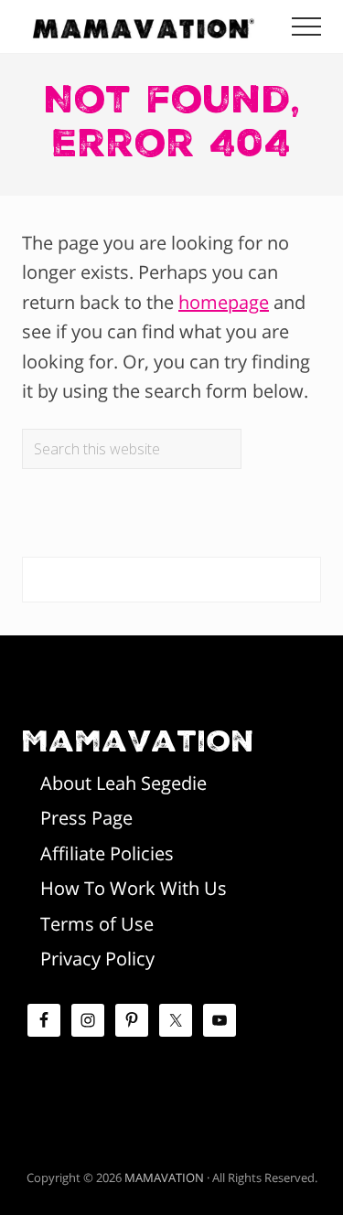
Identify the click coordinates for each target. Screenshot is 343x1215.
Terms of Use (97, 923)
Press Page (86, 817)
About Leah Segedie (123, 783)
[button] (306, 26)
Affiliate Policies (107, 853)
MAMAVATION (164, 1177)
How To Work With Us (133, 888)
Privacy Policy (97, 958)
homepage (223, 302)
